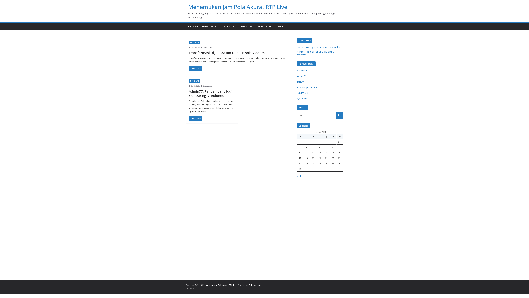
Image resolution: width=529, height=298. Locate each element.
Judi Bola (193, 26)
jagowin (300, 81)
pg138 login (302, 98)
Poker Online (229, 26)
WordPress (191, 288)
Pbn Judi (280, 26)
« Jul (299, 176)
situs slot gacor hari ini (307, 87)
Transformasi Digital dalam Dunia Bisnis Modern (227, 52)
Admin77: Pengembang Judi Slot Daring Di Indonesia (210, 93)
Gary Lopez (207, 47)
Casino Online (209, 26)
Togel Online (264, 26)
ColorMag (253, 285)
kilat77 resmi (302, 70)
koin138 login (303, 93)
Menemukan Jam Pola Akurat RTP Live (237, 7)
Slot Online (246, 26)
